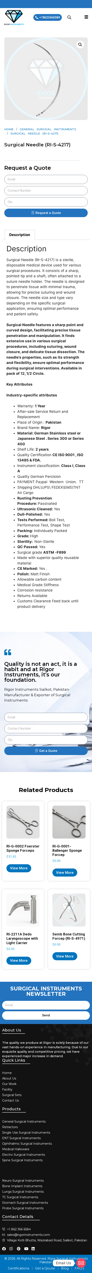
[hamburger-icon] (86, 17)
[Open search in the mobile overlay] (69, 17)
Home (8, 129)
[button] (80, 44)
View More (19, 868)
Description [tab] (19, 235)
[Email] (81, 1263)
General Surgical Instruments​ (48, 129)
